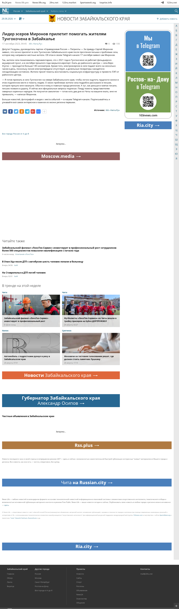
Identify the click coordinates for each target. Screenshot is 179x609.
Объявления (81, 590)
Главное (10, 574)
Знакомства (81, 598)
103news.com (138, 515)
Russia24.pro (32, 518)
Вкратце (10, 586)
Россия (38, 574)
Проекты (80, 569)
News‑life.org (39, 2)
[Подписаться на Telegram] (162, 2)
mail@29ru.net (146, 574)
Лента (9, 582)
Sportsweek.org (88, 2)
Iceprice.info (106, 2)
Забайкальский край (17, 569)
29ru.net (54, 2)
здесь (6, 505)
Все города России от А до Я (15, 133)
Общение (80, 602)
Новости (80, 574)
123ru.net (172, 2)
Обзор (10, 578)
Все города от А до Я (43, 590)
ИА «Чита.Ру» (35, 43)
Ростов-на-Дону (42, 586)
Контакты (145, 569)
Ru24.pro (6, 2)
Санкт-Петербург (42, 582)
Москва (38, 578)
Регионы (80, 586)
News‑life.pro (22, 2)
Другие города (42, 569)
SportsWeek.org (165, 515)
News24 (18, 518)
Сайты (79, 578)
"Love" (12, 518)
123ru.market (69, 2)
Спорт (79, 582)
